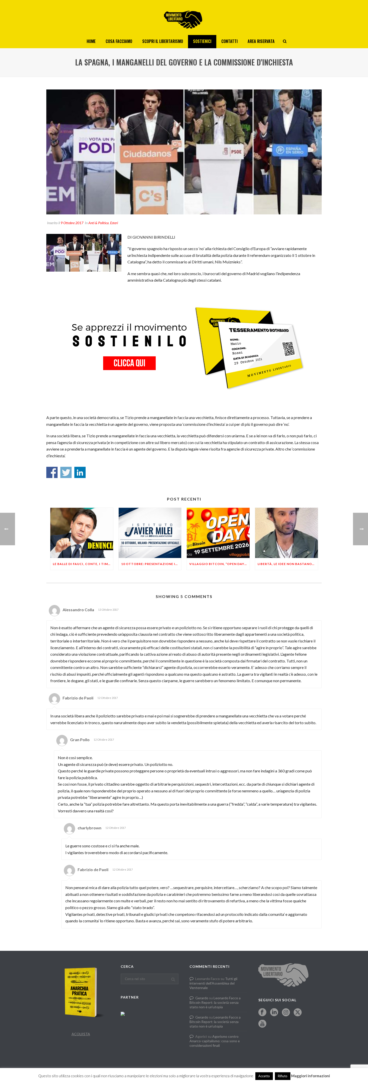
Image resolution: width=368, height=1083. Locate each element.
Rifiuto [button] (282, 1076)
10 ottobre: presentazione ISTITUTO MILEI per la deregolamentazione (151, 564)
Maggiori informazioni (310, 1076)
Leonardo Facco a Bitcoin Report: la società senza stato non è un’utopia (215, 1002)
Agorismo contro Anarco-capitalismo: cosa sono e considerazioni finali (215, 1041)
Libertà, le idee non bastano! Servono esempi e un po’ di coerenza (288, 564)
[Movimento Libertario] (184, 17)
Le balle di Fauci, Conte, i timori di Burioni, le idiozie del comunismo (83, 564)
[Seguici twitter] (298, 1012)
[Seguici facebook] (262, 1012)
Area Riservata (261, 41)
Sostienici (202, 41)
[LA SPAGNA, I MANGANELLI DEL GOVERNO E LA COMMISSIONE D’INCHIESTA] (184, 151)
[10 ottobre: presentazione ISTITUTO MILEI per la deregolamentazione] (150, 533)
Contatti (229, 41)
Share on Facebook (52, 472)
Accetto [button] (264, 1076)
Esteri (114, 223)
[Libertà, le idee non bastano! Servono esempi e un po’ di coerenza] (286, 533)
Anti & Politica (98, 223)
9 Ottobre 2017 (72, 223)
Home (91, 41)
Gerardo (201, 998)
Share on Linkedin (80, 472)
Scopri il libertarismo (162, 41)
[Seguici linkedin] (274, 1012)
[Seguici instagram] (286, 1012)
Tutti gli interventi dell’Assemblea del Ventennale (213, 983)
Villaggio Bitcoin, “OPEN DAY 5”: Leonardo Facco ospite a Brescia (219, 564)
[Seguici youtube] (262, 1024)
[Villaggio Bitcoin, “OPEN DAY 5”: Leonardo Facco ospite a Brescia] (218, 533)
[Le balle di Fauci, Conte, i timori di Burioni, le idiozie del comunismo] (81, 533)
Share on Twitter (66, 472)
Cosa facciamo (119, 41)
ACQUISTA (81, 1034)
